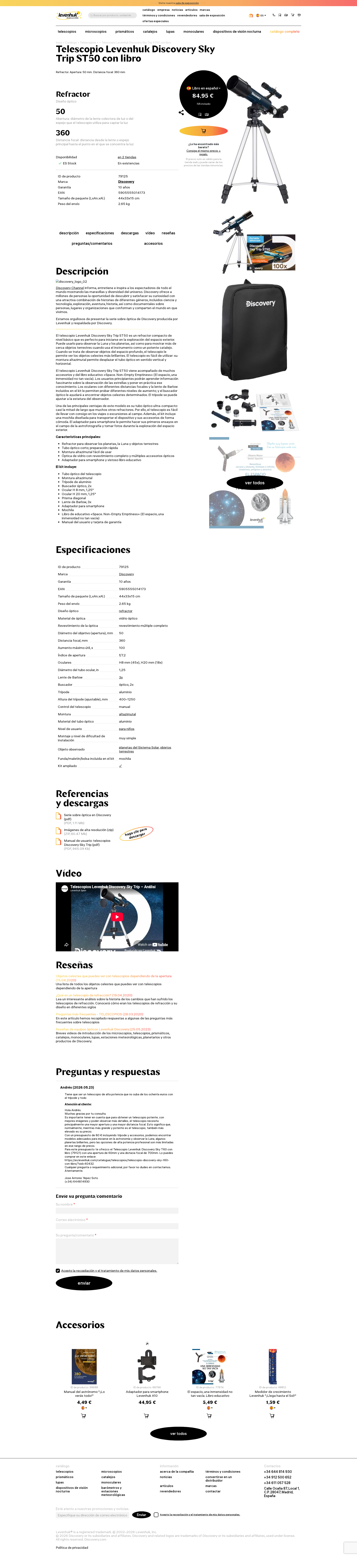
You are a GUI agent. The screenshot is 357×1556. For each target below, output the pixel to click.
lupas (170, 32)
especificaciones (100, 233)
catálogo (148, 10)
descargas (130, 233)
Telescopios (88, 42)
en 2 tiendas (127, 157)
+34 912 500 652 (277, 1477)
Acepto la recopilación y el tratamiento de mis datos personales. (109, 1270)
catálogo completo (285, 32)
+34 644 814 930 (278, 1472)
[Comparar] (286, 15)
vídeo (150, 233)
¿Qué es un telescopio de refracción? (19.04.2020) (94, 995)
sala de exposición (187, 3)
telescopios (67, 32)
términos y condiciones (158, 15)
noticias (177, 10)
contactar (213, 1491)
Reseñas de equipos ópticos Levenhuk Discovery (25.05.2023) (103, 1029)
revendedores (187, 15)
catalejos (150, 32)
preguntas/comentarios (92, 243)
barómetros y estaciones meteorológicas (113, 1491)
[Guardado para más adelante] (280, 15)
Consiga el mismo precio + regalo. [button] (203, 152)
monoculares (194, 32)
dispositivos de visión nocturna (237, 32)
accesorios (153, 243)
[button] (274, 15)
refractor (125, 611)
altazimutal (127, 714)
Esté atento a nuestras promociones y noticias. (92, 1509)
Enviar (141, 1515)
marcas (205, 10)
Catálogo (71, 42)
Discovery (126, 181)
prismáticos (124, 32)
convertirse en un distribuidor (218, 1478)
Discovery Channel (70, 288)
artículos (191, 10)
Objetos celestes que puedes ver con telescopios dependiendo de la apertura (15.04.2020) (114, 978)
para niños (126, 729)
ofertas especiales (155, 21)
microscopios (96, 32)
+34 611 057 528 (277, 1483)
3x (121, 677)
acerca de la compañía (177, 1471)
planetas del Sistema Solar (139, 747)
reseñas (168, 233)
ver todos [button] (255, 482)
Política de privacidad (72, 1547)
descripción (69, 233)
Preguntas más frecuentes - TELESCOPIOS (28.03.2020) (99, 1014)
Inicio (59, 42)
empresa (163, 10)
